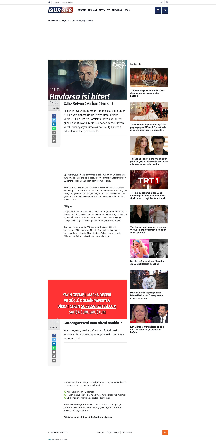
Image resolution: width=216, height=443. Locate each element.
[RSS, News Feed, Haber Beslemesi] (165, 432)
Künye (109, 433)
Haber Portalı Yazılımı (59, 440)
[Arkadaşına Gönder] (54, 132)
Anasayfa (100, 433)
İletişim (116, 433)
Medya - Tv (104, 10)
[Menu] (158, 10)
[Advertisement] (37, 55)
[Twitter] (54, 120)
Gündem (82, 10)
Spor (127, 10)
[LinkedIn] (54, 124)
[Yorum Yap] (54, 141)
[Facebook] (54, 116)
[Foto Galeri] (167, 2)
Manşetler (56, 2)
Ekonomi (92, 10)
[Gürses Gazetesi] (60, 10)
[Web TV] (161, 2)
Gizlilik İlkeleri (127, 433)
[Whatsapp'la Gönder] (54, 128)
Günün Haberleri (67, 2)
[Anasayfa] (49, 2)
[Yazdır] (54, 137)
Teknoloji (117, 10)
